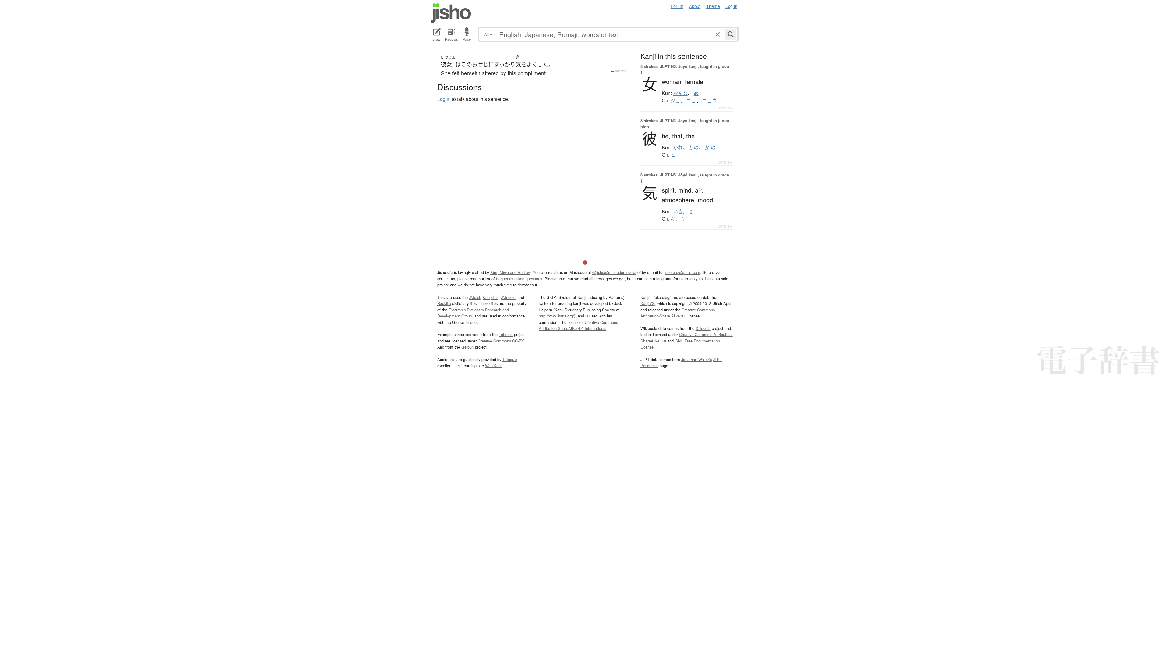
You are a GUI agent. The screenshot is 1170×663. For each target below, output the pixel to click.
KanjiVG (647, 303)
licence (472, 322)
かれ (678, 147)
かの (694, 147)
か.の (710, 147)
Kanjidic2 (490, 297)
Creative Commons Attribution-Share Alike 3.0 (677, 313)
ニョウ (709, 100)
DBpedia (703, 328)
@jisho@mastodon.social (614, 272)
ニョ (691, 100)
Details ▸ (725, 107)
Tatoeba (620, 71)
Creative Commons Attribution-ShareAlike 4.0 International (578, 325)
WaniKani (493, 365)
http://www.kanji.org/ (556, 316)
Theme (713, 6)
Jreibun (467, 347)
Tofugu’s (509, 359)
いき (677, 211)
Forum (677, 6)
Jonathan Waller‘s (696, 359)
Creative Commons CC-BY (501, 341)
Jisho (451, 13)
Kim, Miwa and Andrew (510, 272)
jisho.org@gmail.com (682, 272)
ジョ (675, 100)
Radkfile (444, 303)
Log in (731, 6)
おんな (680, 93)
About (694, 6)
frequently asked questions (519, 279)
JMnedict (508, 297)
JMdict (474, 297)
